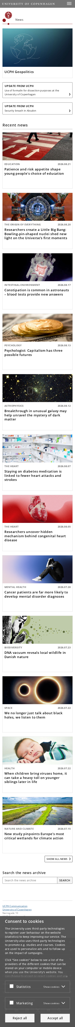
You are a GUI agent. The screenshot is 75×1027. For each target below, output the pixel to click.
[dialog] (37, 971)
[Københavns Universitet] (7, 18)
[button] (69, 3)
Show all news (57, 859)
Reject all (20, 1018)
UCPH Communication (14, 906)
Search (64, 880)
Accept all (55, 1018)
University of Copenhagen (17, 909)
